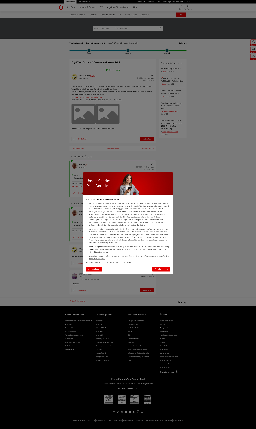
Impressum (128, 262)
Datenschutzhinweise (93, 262)
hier (120, 209)
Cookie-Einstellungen (112, 262)
